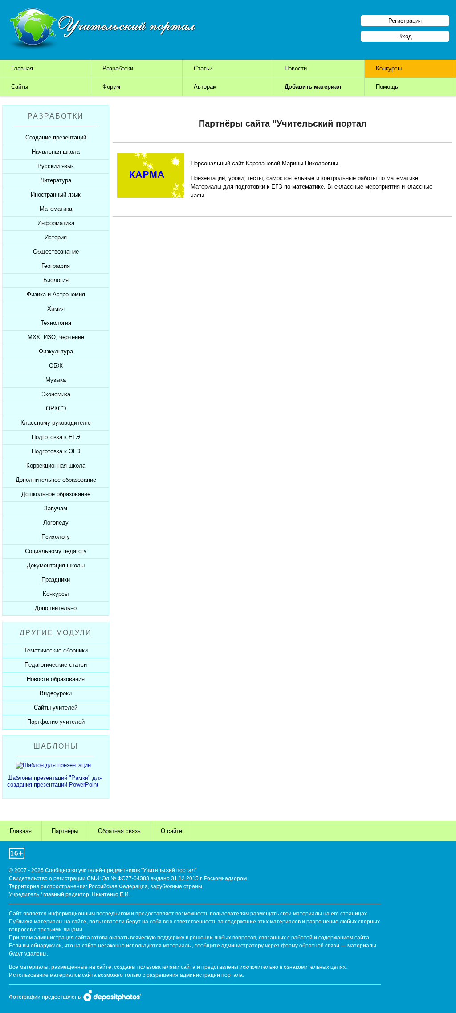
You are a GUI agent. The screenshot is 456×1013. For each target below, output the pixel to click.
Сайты (19, 86)
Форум (111, 86)
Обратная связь (119, 831)
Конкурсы (389, 68)
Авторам (205, 86)
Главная (22, 68)
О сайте (171, 831)
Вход (405, 36)
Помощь (387, 86)
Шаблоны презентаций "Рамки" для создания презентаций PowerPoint (54, 781)
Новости (296, 68)
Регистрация (405, 20)
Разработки (117, 68)
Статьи (203, 68)
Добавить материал (313, 86)
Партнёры (65, 831)
